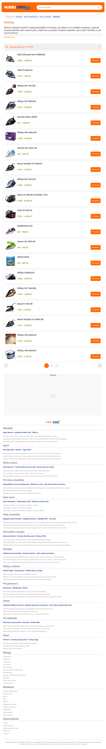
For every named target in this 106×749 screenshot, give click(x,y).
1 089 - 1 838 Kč (24, 185)
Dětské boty (7, 709)
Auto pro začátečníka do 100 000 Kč (14, 675)
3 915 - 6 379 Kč (24, 356)
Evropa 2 (6, 734)
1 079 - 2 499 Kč (24, 294)
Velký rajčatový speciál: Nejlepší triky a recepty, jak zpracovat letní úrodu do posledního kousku (33, 557)
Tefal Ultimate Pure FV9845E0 (31, 54)
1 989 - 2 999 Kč (24, 60)
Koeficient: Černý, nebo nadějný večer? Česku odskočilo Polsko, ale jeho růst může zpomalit (32, 459)
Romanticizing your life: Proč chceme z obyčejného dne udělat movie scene (26, 594)
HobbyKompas (7, 673)
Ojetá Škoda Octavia (9, 680)
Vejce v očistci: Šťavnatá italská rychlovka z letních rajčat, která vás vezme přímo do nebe (31, 562)
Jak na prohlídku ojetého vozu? (13, 670)
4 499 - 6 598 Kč (24, 138)
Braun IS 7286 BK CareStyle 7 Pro (32, 194)
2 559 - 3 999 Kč (24, 107)
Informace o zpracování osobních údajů (40, 744)
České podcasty (8, 726)
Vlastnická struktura (80, 744)
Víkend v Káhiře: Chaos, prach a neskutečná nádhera (19, 574)
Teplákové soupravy (9, 707)
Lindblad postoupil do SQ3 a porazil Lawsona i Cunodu (20, 505)
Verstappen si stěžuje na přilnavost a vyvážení (17, 508)
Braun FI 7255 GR (25, 303)
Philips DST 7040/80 (26, 288)
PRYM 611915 (23, 257)
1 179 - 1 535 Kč (24, 76)
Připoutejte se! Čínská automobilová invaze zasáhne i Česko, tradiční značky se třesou (30, 441)
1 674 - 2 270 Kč (24, 309)
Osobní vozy (7, 662)
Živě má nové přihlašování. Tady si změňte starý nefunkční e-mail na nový (26, 629)
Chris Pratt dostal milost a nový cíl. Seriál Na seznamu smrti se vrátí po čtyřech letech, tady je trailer (34, 528)
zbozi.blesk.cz (7, 667)
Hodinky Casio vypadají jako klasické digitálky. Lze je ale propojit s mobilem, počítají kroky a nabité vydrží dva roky (40, 522)
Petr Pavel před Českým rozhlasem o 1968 (16, 646)
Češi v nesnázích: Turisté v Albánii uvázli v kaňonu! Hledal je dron (23, 473)
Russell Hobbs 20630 (27, 116)
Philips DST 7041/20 (26, 179)
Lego (4, 699)
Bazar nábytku (7, 715)
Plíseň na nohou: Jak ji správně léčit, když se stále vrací (20, 611)
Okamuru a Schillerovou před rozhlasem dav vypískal (20, 643)
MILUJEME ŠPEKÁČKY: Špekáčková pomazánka (17, 491)
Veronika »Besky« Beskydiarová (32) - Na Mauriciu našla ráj (22, 493)
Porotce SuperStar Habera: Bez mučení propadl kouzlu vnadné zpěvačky (26, 471)
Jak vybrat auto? (8, 683)
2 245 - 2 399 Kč (24, 169)
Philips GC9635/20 (25, 272)
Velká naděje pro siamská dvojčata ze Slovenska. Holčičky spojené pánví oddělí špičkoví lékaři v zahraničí (36, 488)
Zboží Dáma (7, 665)
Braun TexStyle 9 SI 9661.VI (29, 163)
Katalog (19, 17)
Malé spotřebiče (30, 17)
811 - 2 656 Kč (23, 122)
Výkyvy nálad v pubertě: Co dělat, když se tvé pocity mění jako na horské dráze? (28, 626)
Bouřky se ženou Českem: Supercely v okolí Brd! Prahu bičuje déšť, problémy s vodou (30, 436)
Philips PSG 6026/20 (26, 350)
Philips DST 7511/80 (26, 85)
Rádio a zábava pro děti (10, 728)
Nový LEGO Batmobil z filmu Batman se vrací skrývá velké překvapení (25, 631)
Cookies (56, 744)
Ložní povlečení (8, 712)
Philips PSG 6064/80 (27, 132)
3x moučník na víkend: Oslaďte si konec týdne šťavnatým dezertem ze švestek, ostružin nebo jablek (34, 560)
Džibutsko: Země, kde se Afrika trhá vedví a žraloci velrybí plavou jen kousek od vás (29, 577)
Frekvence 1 (6, 731)
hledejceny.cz (7, 657)
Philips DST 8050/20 (26, 101)
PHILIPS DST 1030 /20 (27, 148)
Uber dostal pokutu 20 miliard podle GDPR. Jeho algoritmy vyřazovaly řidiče (27, 540)
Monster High (7, 694)
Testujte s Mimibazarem (10, 691)
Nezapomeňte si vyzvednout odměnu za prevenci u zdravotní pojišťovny (25, 614)
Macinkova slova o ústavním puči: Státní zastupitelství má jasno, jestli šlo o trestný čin (30, 476)
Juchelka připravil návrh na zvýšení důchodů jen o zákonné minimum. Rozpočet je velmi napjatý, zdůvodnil (36, 545)
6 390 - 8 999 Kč (24, 200)
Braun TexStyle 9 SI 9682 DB (30, 319)
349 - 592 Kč (23, 154)
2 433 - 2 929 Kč (24, 325)
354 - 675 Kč (22, 247)
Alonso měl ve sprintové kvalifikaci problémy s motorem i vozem (23, 511)
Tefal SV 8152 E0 (24, 210)
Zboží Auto (6, 678)
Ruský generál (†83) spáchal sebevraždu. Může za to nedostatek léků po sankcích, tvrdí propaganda (35, 439)
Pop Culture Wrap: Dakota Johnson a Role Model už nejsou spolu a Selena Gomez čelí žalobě (32, 597)
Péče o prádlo (45, 17)
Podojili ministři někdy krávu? (12, 648)
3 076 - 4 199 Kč (24, 216)
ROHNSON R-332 (24, 225)
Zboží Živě (6, 659)
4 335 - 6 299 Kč (24, 340)
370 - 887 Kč (22, 263)
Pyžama (5, 702)
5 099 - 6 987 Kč (24, 278)
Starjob (5, 723)
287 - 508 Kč (22, 231)
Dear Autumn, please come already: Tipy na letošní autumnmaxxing (24, 592)
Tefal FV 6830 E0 (24, 70)
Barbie (5, 696)
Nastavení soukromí (66, 744)
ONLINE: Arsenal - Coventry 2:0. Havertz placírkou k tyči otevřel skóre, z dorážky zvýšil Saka (32, 456)
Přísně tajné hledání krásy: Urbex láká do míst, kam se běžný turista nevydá (27, 579)
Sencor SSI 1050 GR (26, 241)
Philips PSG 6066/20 (26, 334)
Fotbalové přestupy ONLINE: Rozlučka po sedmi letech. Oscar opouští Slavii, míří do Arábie (32, 453)
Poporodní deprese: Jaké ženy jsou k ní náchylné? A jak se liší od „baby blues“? (28, 609)
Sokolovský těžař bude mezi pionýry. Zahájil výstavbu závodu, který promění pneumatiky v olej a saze (35, 542)
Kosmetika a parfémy (10, 704)
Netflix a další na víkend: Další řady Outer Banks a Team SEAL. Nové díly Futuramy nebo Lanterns (34, 525)
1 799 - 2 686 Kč (24, 91)
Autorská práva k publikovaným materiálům (61, 742)
